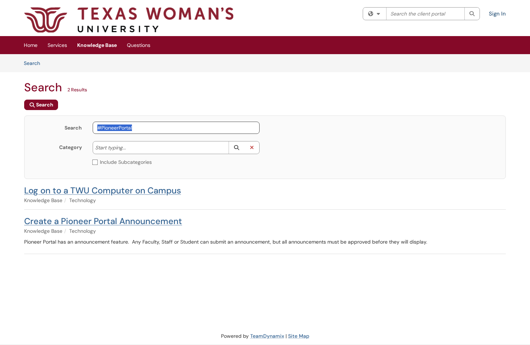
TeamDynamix (267, 336)
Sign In (497, 13)
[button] (236, 147)
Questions (138, 45)
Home (30, 45)
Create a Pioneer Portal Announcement (103, 221)
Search (34, 63)
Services (57, 45)
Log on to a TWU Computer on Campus (102, 190)
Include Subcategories (126, 162)
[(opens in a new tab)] (128, 19)
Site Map (298, 336)
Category (70, 147)
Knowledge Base (97, 45)
